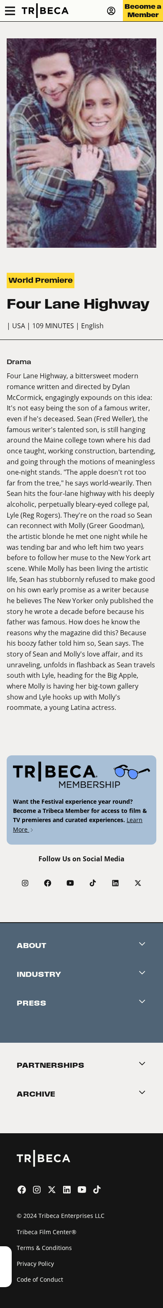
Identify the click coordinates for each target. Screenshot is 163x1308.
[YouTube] (70, 882)
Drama (19, 361)
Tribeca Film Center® (46, 1232)
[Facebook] (47, 882)
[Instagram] (25, 882)
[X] (137, 882)
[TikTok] (92, 882)
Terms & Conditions (44, 1248)
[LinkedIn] (115, 882)
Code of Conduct (40, 1279)
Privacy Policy (35, 1264)
